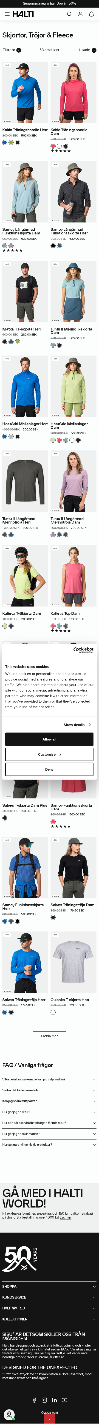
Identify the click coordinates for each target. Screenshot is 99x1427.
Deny (49, 769)
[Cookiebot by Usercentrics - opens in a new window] (73, 650)
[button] (7, 14)
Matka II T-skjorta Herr (21, 329)
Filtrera (9, 50)
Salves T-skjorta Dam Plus (24, 805)
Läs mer (65, 1217)
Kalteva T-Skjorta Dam (21, 613)
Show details (74, 724)
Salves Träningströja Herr (23, 1000)
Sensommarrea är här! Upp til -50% (49, 3)
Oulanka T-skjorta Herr (70, 1000)
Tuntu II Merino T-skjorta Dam (71, 331)
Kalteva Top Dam (65, 613)
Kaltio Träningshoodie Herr (25, 130)
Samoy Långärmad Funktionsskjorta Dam (21, 231)
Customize (47, 754)
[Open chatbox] (9, 1414)
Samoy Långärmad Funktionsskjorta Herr (69, 231)
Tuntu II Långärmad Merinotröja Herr (18, 520)
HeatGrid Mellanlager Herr (25, 424)
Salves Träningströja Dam (72, 905)
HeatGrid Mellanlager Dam (69, 426)
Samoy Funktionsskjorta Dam (71, 807)
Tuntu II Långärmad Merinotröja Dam (67, 520)
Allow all (49, 739)
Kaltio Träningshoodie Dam (69, 132)
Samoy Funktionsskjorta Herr (23, 907)
